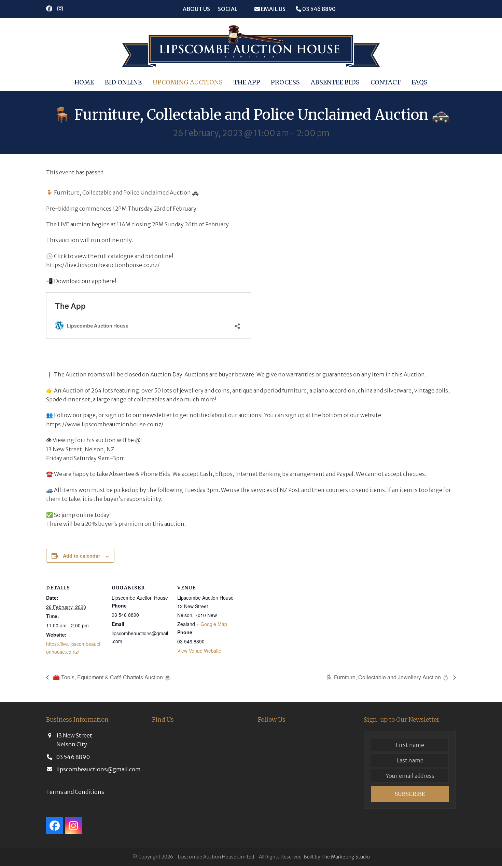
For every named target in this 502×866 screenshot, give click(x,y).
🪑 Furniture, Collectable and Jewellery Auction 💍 (388, 677)
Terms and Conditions (75, 791)
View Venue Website (199, 650)
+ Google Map (211, 624)
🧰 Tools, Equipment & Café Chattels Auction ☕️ (111, 677)
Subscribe (410, 793)
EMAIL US (272, 8)
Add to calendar (81, 555)
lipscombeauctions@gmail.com (98, 769)
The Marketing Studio (345, 857)
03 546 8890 (318, 8)
